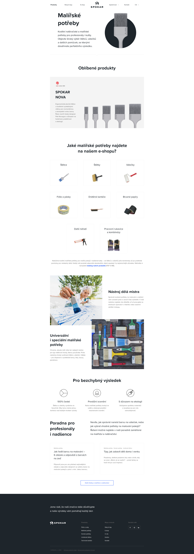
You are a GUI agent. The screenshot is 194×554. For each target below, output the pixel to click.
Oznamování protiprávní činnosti (86, 550)
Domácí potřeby (86, 534)
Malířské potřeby (86, 530)
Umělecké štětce (86, 537)
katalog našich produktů (96, 265)
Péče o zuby (85, 527)
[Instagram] (134, 527)
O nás (106, 534)
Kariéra (107, 537)
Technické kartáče (86, 540)
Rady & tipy (68, 5)
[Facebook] (130, 527)
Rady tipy (108, 527)
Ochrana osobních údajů (70, 550)
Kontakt (107, 540)
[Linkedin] (138, 527)
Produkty (54, 5)
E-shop (82, 5)
